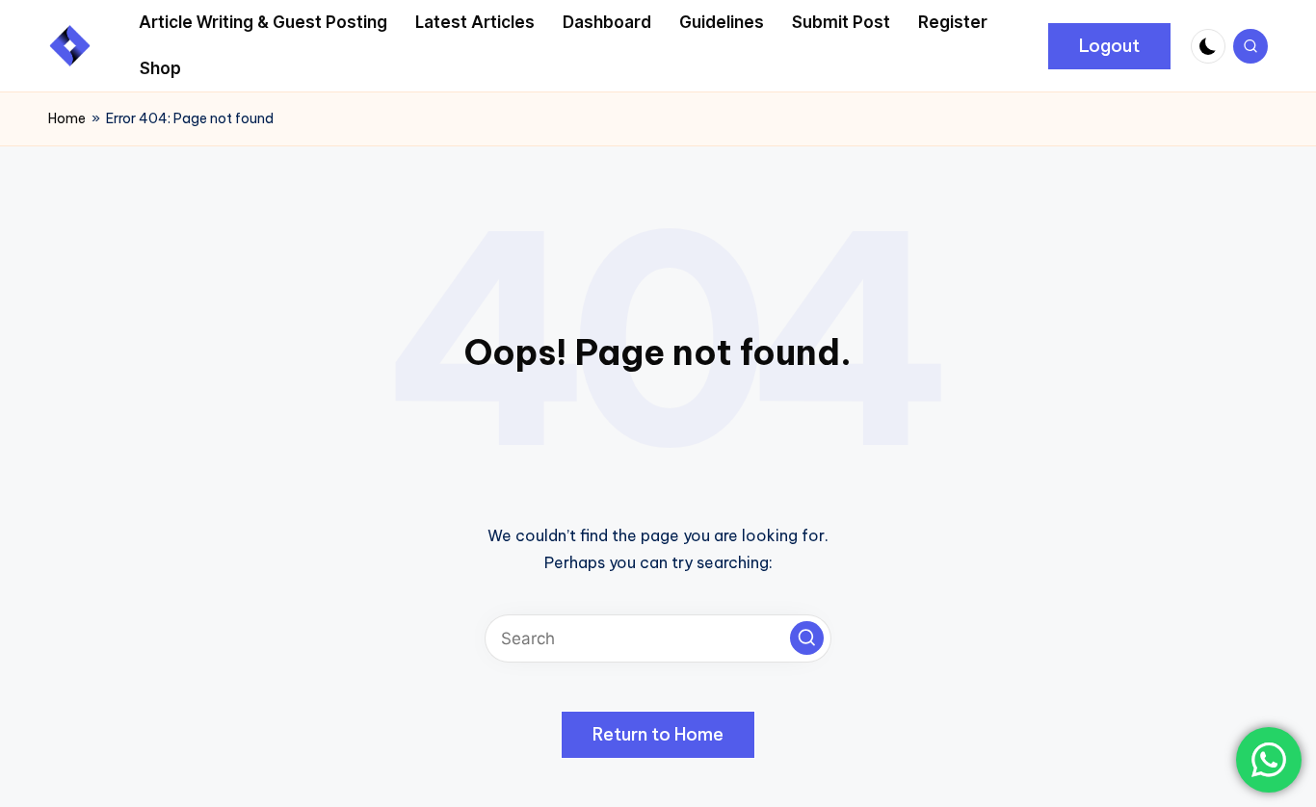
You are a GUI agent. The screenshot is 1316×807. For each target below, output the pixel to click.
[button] (1109, 46)
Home (67, 118)
